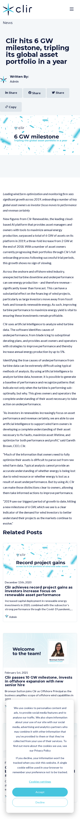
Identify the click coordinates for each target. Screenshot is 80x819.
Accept (40, 792)
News (8, 23)
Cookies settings (40, 781)
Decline (40, 802)
